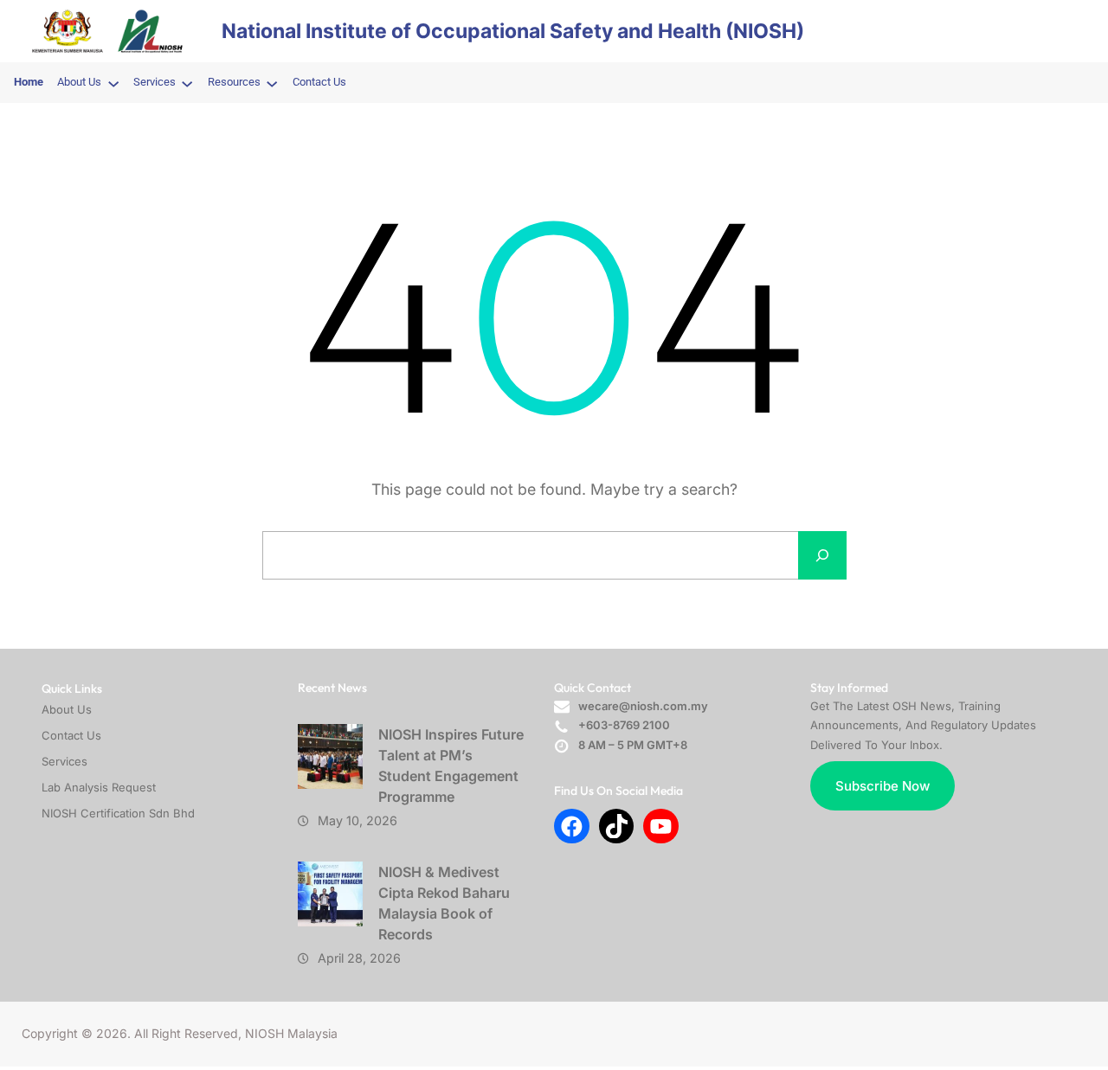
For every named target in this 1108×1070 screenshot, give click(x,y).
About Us (67, 709)
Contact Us (71, 735)
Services (64, 761)
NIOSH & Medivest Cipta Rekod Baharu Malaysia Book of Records (444, 903)
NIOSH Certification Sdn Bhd (118, 813)
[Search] (822, 555)
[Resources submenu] (272, 83)
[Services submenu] (187, 83)
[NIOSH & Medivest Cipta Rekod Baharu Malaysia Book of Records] (330, 894)
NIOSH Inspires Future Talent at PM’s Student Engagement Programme (451, 765)
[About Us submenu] (113, 83)
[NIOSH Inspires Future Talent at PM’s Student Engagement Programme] (330, 756)
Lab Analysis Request (99, 787)
